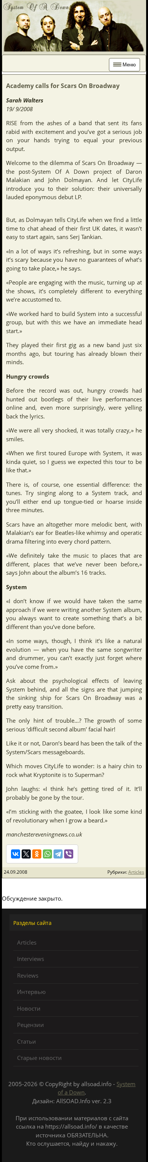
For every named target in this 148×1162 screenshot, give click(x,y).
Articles (136, 872)
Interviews (30, 958)
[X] (26, 854)
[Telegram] (58, 854)
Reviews (27, 975)
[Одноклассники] (36, 854)
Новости (29, 1008)
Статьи (26, 1041)
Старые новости (39, 1057)
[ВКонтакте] (15, 854)
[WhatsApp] (47, 854)
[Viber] (68, 854)
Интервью (31, 991)
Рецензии (30, 1024)
